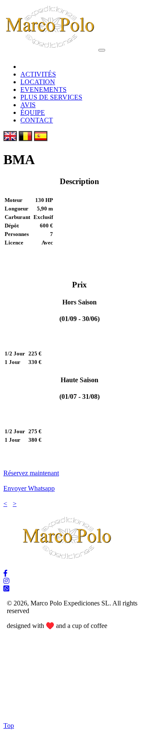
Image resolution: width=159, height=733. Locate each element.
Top (8, 725)
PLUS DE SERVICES (51, 97)
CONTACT (36, 120)
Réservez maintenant (31, 473)
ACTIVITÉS (38, 74)
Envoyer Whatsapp (29, 488)
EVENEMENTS (43, 89)
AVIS (28, 104)
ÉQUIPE (32, 112)
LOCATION (37, 81)
